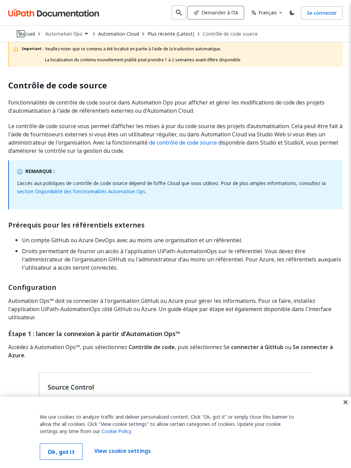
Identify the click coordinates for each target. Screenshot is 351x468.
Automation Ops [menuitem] (63, 34)
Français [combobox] (264, 12)
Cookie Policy (116, 431)
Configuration (32, 287)
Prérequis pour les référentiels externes (76, 225)
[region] (175, 432)
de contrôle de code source (183, 142)
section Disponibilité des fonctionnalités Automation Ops (81, 191)
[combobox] (66, 34)
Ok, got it (61, 452)
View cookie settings (122, 451)
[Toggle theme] (292, 12)
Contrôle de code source (230, 34)
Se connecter (322, 12)
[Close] (345, 402)
